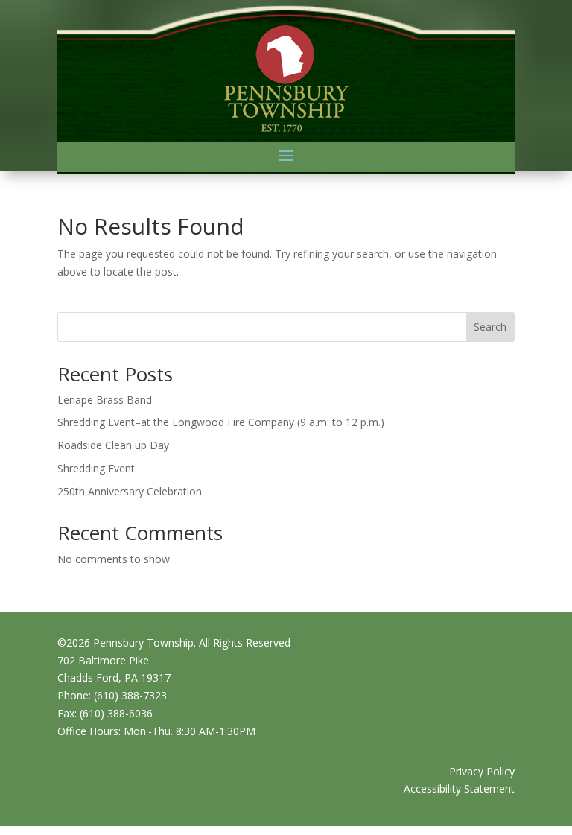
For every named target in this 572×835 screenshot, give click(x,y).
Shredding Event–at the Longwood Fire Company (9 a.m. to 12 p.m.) (220, 422)
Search (490, 327)
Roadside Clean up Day (113, 445)
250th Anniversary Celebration (129, 491)
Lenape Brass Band (104, 400)
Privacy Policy (482, 771)
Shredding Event (96, 468)
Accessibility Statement (459, 788)
